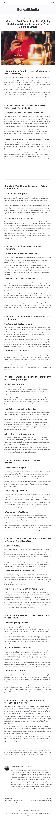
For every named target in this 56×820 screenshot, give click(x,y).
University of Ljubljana (30, 775)
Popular (21, 813)
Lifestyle (12, 758)
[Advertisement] (28, 169)
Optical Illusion (42, 813)
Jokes (28, 815)
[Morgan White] (6, 768)
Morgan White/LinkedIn (38, 788)
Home (7, 813)
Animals (31, 813)
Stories (15, 758)
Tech (36, 813)
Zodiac (48, 813)
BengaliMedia (28, 9)
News (11, 813)
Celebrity (16, 813)
